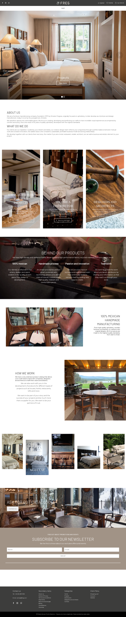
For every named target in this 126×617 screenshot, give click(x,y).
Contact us (12, 509)
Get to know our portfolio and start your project (22, 219)
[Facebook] (2, 3)
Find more (106, 220)
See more (63, 83)
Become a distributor (64, 220)
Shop (63, 8)
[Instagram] (5, 3)
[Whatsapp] (8, 3)
